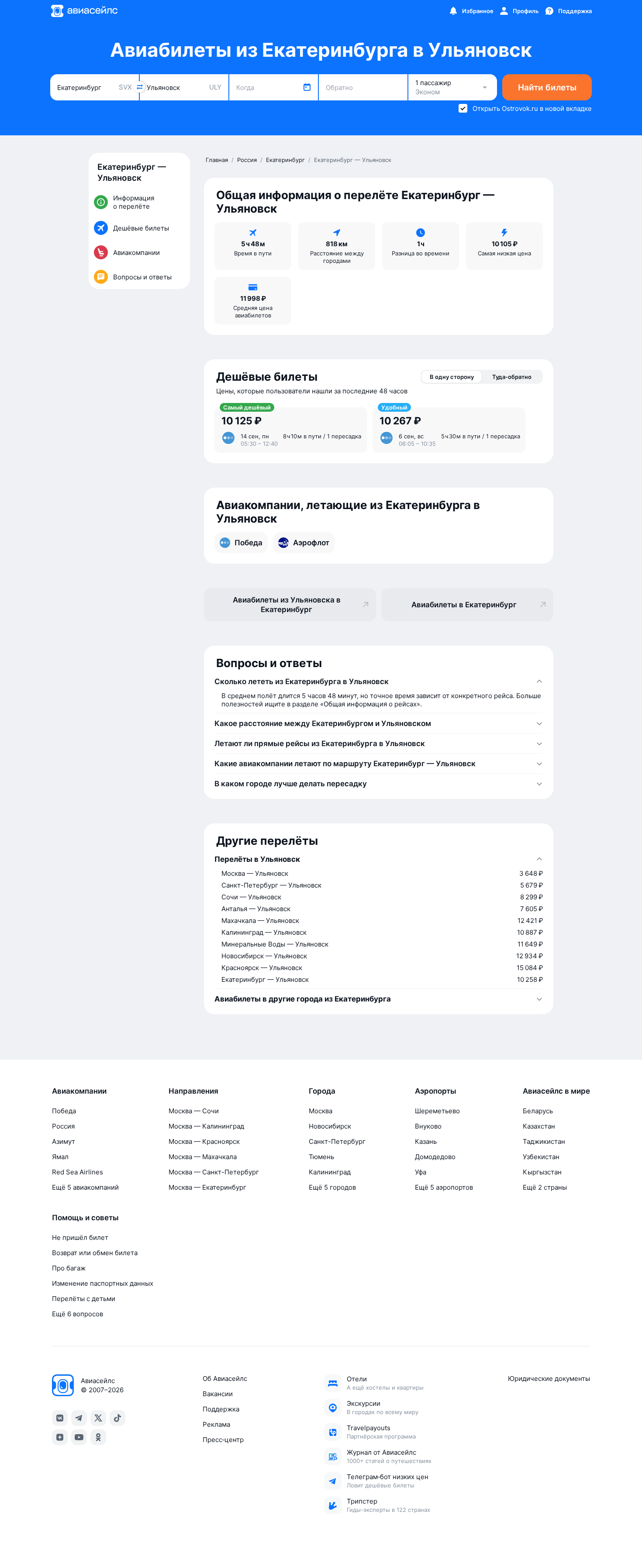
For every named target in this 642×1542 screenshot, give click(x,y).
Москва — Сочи (194, 1111)
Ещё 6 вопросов (77, 1314)
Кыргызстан (542, 1172)
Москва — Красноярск (204, 1141)
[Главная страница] (83, 11)
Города (322, 1091)
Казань (426, 1141)
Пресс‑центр (223, 1439)
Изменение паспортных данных (102, 1283)
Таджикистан (544, 1141)
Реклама (216, 1424)
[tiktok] (117, 1418)
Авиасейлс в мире (556, 1091)
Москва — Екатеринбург (207, 1187)
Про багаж (69, 1268)
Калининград (330, 1172)
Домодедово (435, 1157)
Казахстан (539, 1126)
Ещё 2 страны (545, 1187)
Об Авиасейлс (225, 1378)
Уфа (420, 1172)
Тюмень (321, 1157)
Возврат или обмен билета (95, 1253)
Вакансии (218, 1394)
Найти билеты (547, 88)
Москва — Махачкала (203, 1157)
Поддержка (221, 1409)
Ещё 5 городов (332, 1187)
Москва (320, 1111)
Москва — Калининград (206, 1126)
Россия (63, 1126)
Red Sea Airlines (77, 1172)
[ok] (98, 1437)
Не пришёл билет (80, 1237)
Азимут (63, 1141)
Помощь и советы (85, 1217)
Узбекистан (541, 1157)
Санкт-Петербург (337, 1141)
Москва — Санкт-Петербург (214, 1172)
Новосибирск (330, 1126)
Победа (64, 1111)
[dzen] (60, 1437)
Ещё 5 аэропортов (444, 1187)
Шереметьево (437, 1111)
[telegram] (79, 1418)
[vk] (60, 1418)
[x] (98, 1418)
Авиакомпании (79, 1091)
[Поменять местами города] (139, 87)
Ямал (60, 1157)
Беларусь (538, 1111)
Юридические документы (549, 1378)
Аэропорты (435, 1091)
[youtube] (79, 1437)
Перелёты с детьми (83, 1298)
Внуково (428, 1126)
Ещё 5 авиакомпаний (85, 1187)
